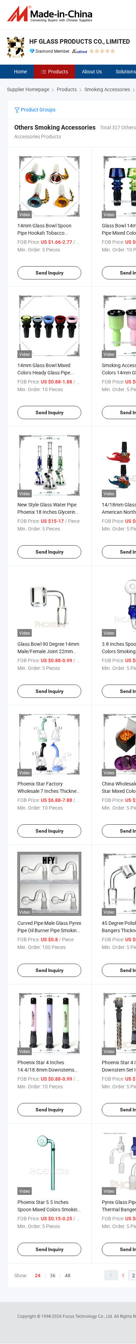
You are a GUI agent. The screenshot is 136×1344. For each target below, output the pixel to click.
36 (52, 1275)
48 (67, 1275)
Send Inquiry (49, 273)
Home (20, 71)
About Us (92, 71)
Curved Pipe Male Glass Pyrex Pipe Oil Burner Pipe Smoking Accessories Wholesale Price (49, 930)
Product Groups (37, 109)
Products (58, 71)
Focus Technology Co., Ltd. (88, 1316)
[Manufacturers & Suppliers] (51, 14)
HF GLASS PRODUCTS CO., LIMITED (79, 41)
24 (37, 1275)
